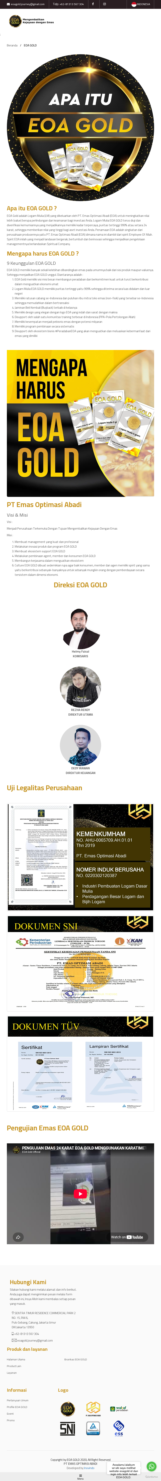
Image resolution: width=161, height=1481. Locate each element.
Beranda (12, 45)
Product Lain (14, 1366)
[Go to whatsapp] (151, 1466)
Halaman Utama (16, 1359)
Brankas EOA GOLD (75, 1359)
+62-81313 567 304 (71, 4)
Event (10, 1413)
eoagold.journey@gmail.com (28, 4)
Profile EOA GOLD (17, 1407)
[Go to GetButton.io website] (151, 1477)
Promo (11, 1420)
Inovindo (89, 1468)
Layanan (12, 1372)
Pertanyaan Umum (17, 1400)
